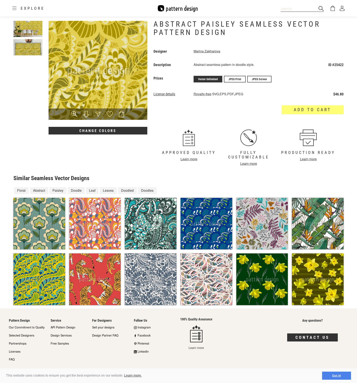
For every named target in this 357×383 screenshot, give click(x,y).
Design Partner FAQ (105, 335)
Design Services (61, 335)
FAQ (12, 359)
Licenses (14, 351)
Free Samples (60, 343)
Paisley (57, 190)
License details (164, 94)
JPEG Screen (259, 79)
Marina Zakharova (207, 51)
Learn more (189, 159)
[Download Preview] (86, 114)
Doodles (147, 190)
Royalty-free (202, 94)
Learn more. (133, 375)
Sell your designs (103, 327)
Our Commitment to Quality (27, 327)
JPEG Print (234, 79)
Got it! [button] (336, 375)
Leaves (108, 190)
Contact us (312, 337)
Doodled (127, 190)
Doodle (76, 190)
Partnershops (17, 343)
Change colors (97, 130)
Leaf (92, 190)
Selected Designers (21, 335)
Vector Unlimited (208, 79)
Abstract (39, 190)
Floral (21, 190)
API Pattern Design (63, 327)
